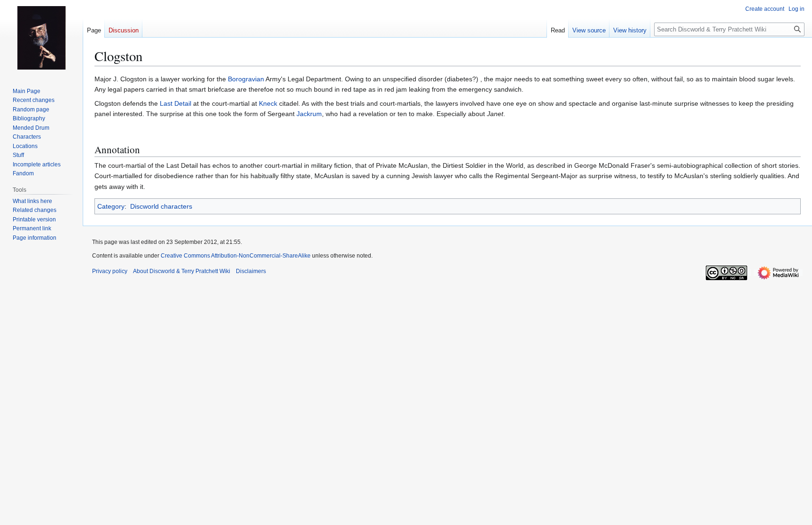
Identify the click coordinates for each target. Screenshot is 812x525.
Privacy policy (109, 271)
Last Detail (175, 103)
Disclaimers (251, 271)
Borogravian (246, 79)
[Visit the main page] (41, 37)
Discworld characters (161, 206)
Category (111, 206)
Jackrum (309, 114)
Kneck (268, 103)
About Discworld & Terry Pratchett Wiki (181, 271)
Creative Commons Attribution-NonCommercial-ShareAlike (236, 255)
